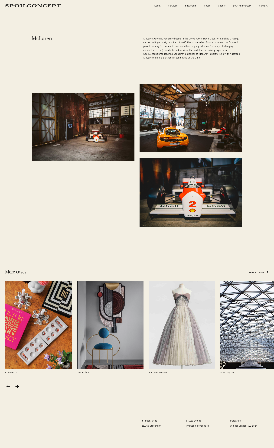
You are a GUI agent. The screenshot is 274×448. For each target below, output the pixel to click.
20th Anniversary (242, 5)
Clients (221, 5)
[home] (33, 6)
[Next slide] (17, 386)
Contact (263, 5)
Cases (207, 5)
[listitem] (38, 329)
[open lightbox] (83, 127)
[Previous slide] (8, 386)
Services (172, 5)
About (157, 5)
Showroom (190, 5)
